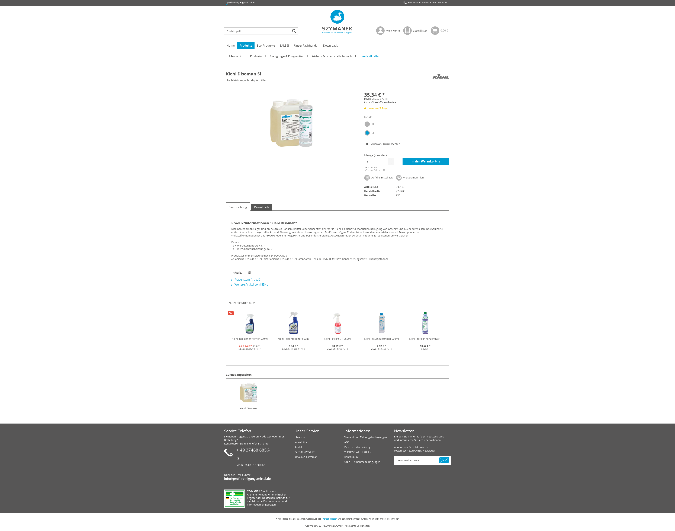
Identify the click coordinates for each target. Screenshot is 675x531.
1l (372, 124)
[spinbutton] (378, 161)
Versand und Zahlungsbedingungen (365, 437)
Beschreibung (238, 207)
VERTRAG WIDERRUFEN (357, 452)
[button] (391, 160)
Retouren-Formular (305, 457)
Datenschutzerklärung (357, 447)
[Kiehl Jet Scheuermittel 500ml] (381, 323)
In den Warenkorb (424, 161)
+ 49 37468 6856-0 (439, 2)
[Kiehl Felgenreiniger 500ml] (294, 323)
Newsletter (300, 442)
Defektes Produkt (304, 452)
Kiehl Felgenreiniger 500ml (293, 338)
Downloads (261, 207)
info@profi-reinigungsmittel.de (247, 478)
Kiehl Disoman (248, 408)
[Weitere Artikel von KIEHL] (440, 77)
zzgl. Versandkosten (385, 102)
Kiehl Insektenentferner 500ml (250, 338)
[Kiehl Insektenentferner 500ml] (250, 323)
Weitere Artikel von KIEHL (251, 284)
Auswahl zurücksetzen (385, 144)
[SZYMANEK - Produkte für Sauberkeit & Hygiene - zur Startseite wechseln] (337, 21)
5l (372, 133)
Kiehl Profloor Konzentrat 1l (425, 338)
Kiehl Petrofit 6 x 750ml (337, 338)
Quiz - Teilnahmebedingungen (362, 461)
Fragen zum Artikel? (247, 280)
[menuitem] (262, 31)
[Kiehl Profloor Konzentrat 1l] (425, 323)
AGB (346, 442)
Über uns (299, 437)
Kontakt (298, 447)
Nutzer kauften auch (242, 303)
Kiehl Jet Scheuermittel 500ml (381, 338)
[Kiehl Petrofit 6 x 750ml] (337, 323)
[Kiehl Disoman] (248, 392)
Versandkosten (330, 518)
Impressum (351, 457)
